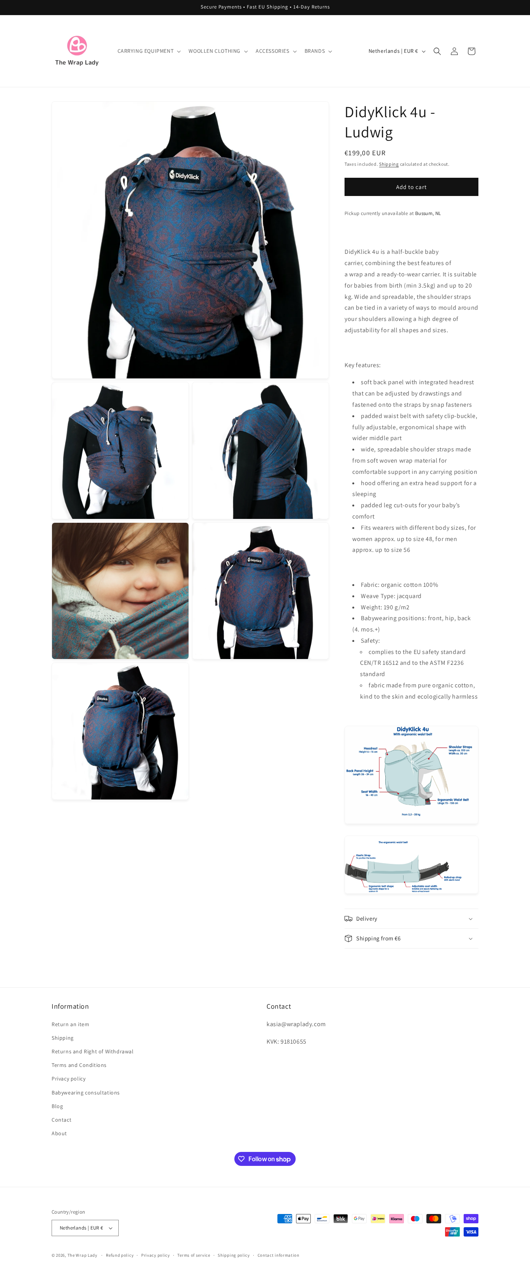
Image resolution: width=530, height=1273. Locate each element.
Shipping (389, 164)
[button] (148, 51)
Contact (61, 1119)
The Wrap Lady (82, 1255)
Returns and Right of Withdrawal (93, 1051)
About (59, 1133)
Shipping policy (234, 1255)
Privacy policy (68, 1078)
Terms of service (193, 1255)
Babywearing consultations (86, 1092)
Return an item (70, 1024)
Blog (57, 1106)
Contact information (279, 1255)
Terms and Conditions (79, 1064)
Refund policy (119, 1255)
